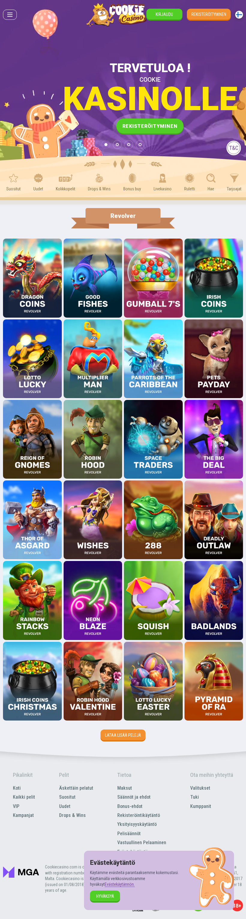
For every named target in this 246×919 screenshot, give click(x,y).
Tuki (194, 797)
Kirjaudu (164, 14)
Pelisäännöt (129, 833)
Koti (17, 788)
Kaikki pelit (24, 797)
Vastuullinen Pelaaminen (141, 842)
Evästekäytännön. (120, 884)
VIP (16, 806)
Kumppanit (200, 806)
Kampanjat (23, 815)
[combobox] (239, 15)
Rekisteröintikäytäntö (138, 815)
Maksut (124, 788)
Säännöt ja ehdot (134, 797)
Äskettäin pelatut (76, 788)
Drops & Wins (72, 815)
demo (32, 294)
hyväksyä (105, 896)
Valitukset (200, 788)
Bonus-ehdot (129, 806)
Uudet (64, 806)
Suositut (67, 797)
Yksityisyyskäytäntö (137, 824)
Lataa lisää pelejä (123, 735)
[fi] (239, 15)
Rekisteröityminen (208, 14)
